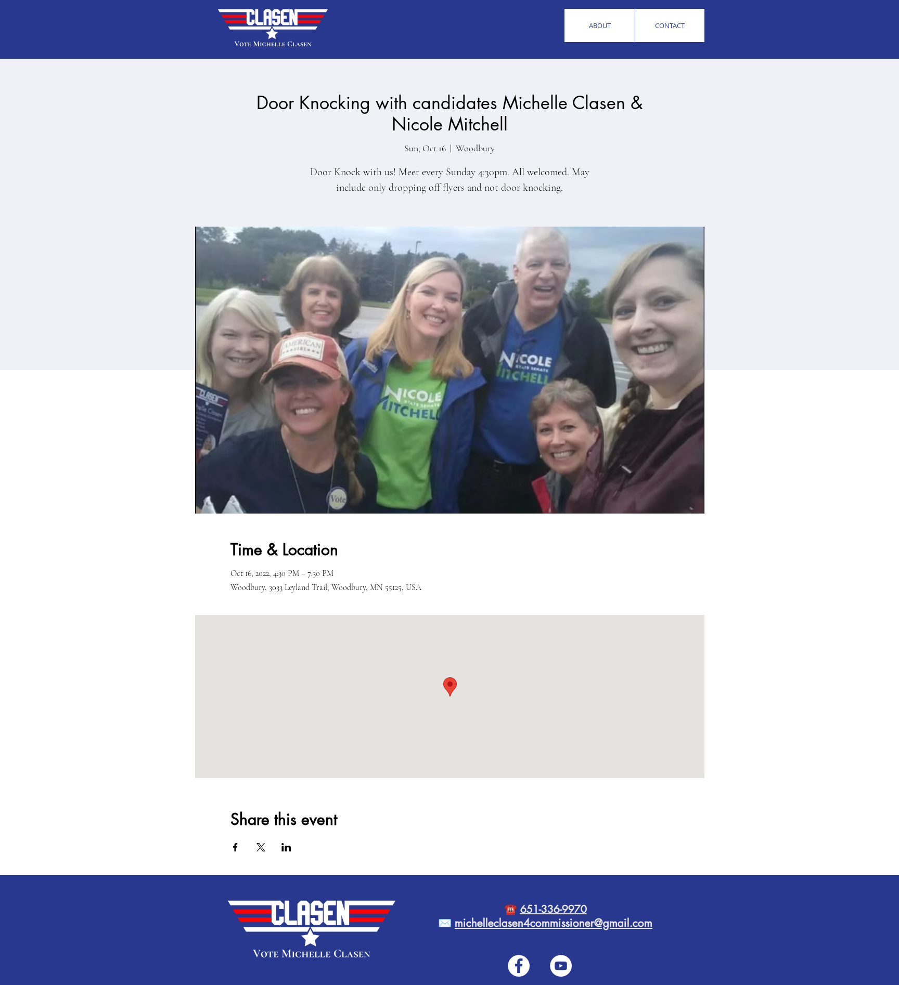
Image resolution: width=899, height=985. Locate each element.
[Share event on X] (261, 847)
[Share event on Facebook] (235, 847)
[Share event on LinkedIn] (286, 847)
